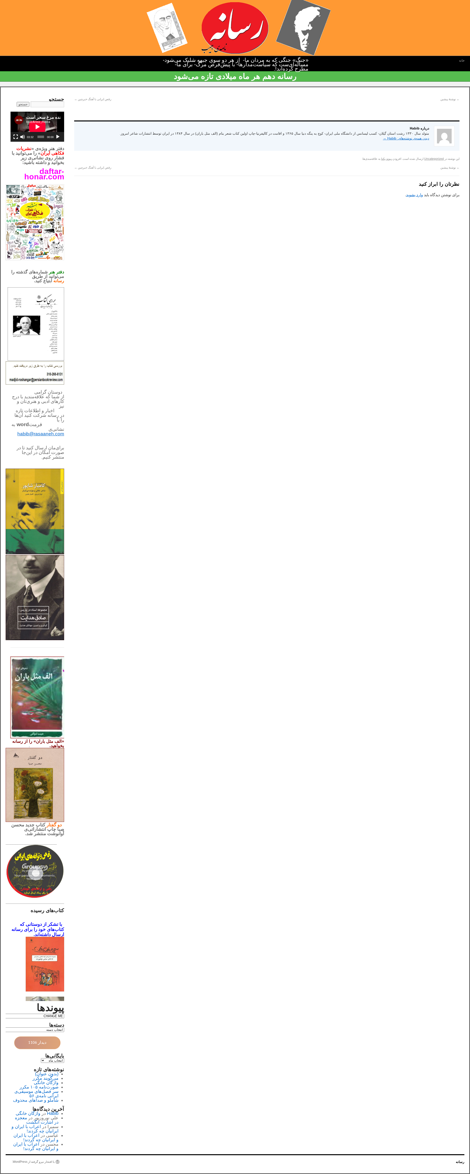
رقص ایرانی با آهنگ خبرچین (92, 99)
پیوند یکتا (386, 159)
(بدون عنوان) (47, 1073)
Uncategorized (434, 159)
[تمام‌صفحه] (15, 136)
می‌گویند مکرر (46, 1078)
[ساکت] (22, 136)
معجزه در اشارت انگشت (37, 1120)
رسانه (460, 1162)
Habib (53, 1113)
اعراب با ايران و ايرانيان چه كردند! (35, 1128)
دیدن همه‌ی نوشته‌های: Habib (406, 138)
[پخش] (57, 136)
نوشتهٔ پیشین (449, 99)
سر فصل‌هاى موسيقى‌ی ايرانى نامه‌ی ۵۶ (36, 1093)
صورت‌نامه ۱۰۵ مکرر (39, 1087)
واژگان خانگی (46, 1082)
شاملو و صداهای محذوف (36, 1100)
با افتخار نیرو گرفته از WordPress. (33, 1161)
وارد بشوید (414, 195)
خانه (462, 60)
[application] (37, 127)
